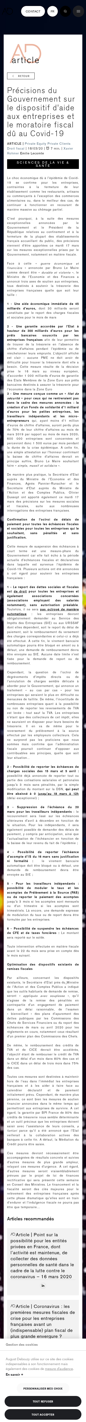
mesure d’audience (59, 1368)
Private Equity (36, 143)
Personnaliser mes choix (42, 1388)
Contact (33, 11)
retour (24, 76)
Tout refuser (43, 1401)
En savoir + (14, 1374)
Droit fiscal (16, 148)
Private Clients (59, 143)
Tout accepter (43, 1414)
